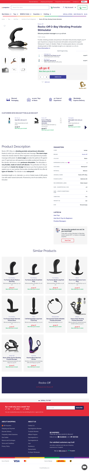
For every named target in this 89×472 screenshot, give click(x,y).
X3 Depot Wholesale (34, 452)
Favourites (56, 7)
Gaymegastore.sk (33, 440)
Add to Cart (58, 77)
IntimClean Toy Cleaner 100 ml (52, 55)
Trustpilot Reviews (33, 431)
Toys (14, 14)
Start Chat (68, 240)
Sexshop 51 (31, 446)
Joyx (29, 443)
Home (3, 19)
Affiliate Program (32, 434)
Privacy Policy (6, 446)
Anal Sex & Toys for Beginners (29, 19)
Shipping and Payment (47, 1)
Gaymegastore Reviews (34, 428)
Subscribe (79, 408)
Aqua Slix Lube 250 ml (50, 60)
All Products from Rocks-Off (44, 387)
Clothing (46, 14)
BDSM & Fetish (24, 14)
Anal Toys (16, 19)
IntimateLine (47, 54)
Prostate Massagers (60, 221)
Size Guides (5, 437)
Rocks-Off (40, 24)
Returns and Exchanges (8, 440)
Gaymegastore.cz (33, 437)
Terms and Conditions (8, 443)
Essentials (36, 14)
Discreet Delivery (33, 1)
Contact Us (76, 1)
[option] (17, 123)
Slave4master (32, 449)
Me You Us (47, 59)
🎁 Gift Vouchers (6, 425)
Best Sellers (5, 14)
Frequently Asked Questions (62, 1)
